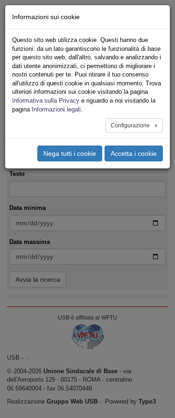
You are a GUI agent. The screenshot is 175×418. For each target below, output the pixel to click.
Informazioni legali (56, 109)
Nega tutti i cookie (69, 153)
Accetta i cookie (134, 153)
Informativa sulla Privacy (45, 100)
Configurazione (131, 125)
